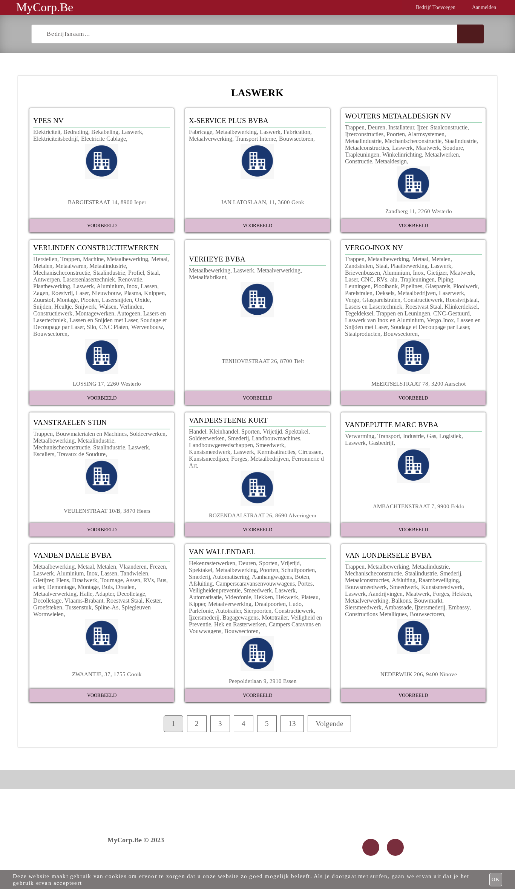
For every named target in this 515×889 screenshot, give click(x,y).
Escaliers (43, 454)
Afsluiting (201, 583)
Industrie (413, 436)
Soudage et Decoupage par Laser (430, 327)
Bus (161, 580)
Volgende (329, 724)
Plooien (90, 300)
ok (496, 879)
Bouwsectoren (296, 138)
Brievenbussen (362, 272)
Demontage (61, 587)
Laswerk (131, 132)
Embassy (458, 607)
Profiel (136, 272)
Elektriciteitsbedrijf (55, 138)
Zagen (40, 293)
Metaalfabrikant (207, 277)
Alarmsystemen (426, 134)
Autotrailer (228, 611)
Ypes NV (48, 121)
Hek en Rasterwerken (240, 624)
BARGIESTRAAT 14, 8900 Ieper (107, 202)
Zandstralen (359, 266)
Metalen (42, 266)
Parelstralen (358, 293)
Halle (86, 594)
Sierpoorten (257, 611)
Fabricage (200, 132)
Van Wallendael (222, 552)
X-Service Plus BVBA (228, 121)
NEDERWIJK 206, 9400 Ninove (418, 674)
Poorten (395, 134)
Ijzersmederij (204, 617)
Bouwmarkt (428, 600)
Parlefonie (201, 611)
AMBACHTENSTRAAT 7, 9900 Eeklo (418, 506)
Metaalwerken (442, 154)
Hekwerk (287, 597)
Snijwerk (85, 306)
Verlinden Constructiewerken (96, 248)
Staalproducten (362, 334)
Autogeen (128, 313)
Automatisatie (205, 597)
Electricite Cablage (103, 138)
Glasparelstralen (381, 300)
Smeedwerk (270, 445)
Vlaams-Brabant (83, 600)
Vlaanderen (133, 566)
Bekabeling (104, 132)
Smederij (238, 438)
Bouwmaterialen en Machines (91, 434)
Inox (132, 286)
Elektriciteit (46, 132)
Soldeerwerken (148, 434)
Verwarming (359, 436)
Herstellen (45, 259)
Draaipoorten (270, 604)
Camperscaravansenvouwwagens (255, 583)
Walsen (107, 306)
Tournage (111, 580)
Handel (197, 431)
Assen (133, 580)
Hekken (263, 597)
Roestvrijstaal (462, 300)
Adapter (104, 594)
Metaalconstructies (367, 148)
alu (393, 279)
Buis (107, 587)
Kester (153, 600)
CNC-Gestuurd (451, 313)
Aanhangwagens (272, 577)
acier (38, 587)
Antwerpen (46, 279)
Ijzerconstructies (364, 134)
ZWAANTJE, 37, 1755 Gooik (107, 674)
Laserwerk (451, 293)
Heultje (63, 306)
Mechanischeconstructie (413, 141)
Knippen (154, 293)
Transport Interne (255, 138)
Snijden (42, 306)
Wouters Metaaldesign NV (398, 116)
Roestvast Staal (423, 306)
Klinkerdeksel (461, 306)
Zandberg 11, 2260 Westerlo (418, 211)
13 (292, 724)
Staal (153, 272)
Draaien (125, 587)
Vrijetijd (272, 431)
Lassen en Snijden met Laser (103, 320)
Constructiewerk (52, 313)
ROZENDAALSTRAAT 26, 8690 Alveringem (262, 515)
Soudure (453, 148)
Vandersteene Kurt (228, 420)
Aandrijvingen (385, 594)
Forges (239, 458)
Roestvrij (62, 293)
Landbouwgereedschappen (221, 445)
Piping (445, 279)
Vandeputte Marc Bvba (391, 425)
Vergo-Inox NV (374, 248)
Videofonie (238, 597)
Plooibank (386, 286)
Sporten (250, 431)
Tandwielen (134, 573)
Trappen (355, 127)
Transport (388, 436)
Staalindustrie (460, 141)
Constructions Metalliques (376, 614)
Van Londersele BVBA (388, 555)
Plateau (310, 597)
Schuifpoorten (298, 570)
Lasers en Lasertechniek (373, 306)
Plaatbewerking (51, 286)
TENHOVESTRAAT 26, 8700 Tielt (263, 361)
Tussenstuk (78, 607)
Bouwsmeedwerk (366, 587)
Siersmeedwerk (363, 607)
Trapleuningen (362, 154)
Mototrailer (275, 617)
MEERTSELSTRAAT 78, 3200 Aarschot (418, 383)
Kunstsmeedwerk (209, 452)
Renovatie (130, 279)
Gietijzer (437, 272)
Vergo (352, 300)
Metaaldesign (391, 161)
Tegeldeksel (359, 313)
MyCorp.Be (44, 7)
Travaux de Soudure (81, 454)
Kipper (197, 604)
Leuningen (358, 286)
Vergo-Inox (440, 320)
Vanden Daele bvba (72, 555)
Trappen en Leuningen (403, 313)
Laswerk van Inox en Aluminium (384, 320)
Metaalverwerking (210, 138)
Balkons (401, 600)
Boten (302, 577)
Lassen (149, 286)
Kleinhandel (223, 431)
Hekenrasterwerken (212, 563)
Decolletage (131, 594)
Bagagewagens (240, 617)
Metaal (159, 259)
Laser (82, 293)
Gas (431, 436)
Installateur (401, 127)
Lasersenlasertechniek (89, 279)
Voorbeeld (101, 225)
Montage (67, 300)
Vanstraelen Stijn (70, 422)
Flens (62, 580)
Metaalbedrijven (416, 293)
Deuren (376, 127)
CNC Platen (113, 327)
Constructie (358, 161)
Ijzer (422, 127)
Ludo (295, 604)
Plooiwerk (465, 286)
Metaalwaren (70, 266)
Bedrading (75, 132)
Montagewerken (94, 313)
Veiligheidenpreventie (215, 590)
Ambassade (398, 607)
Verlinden (131, 306)
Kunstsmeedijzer (208, 458)
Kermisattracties (276, 452)
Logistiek (450, 436)
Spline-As (106, 607)
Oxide (142, 300)
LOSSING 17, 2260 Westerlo (107, 383)
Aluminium (110, 286)
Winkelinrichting (402, 154)
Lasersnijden (117, 300)
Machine (93, 259)
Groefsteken (47, 607)
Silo (91, 327)
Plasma (132, 293)
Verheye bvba (217, 259)
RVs (382, 279)
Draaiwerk (84, 580)
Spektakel (296, 431)
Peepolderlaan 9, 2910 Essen (263, 681)
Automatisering (231, 577)
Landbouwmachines (276, 438)
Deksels (385, 293)
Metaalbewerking (236, 132)
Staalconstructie (448, 127)
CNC (367, 279)
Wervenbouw (147, 327)
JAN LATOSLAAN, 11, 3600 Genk (262, 202)
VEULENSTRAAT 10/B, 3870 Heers (107, 511)
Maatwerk (428, 148)
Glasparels (437, 286)
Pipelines (411, 286)
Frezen (158, 566)
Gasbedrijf (381, 443)
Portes (305, 583)
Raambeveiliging (438, 580)
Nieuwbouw (106, 293)
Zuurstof (43, 300)
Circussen (310, 452)
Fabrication (297, 132)
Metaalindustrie (363, 141)
